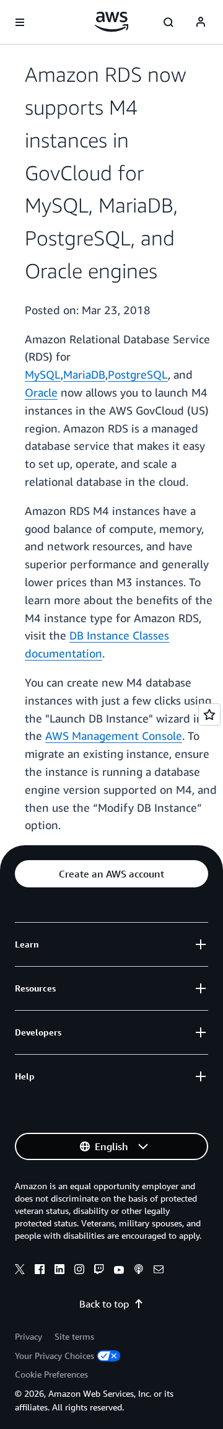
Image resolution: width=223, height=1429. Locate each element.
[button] (111, 873)
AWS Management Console (113, 735)
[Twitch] (99, 1271)
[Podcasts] (139, 1271)
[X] (20, 1271)
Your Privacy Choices (54, 1355)
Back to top (104, 1304)
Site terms (74, 1336)
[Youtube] (119, 1271)
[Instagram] (79, 1271)
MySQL (43, 374)
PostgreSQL (138, 374)
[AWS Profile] (200, 22)
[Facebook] (40, 1271)
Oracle (41, 392)
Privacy (28, 1336)
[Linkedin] (59, 1271)
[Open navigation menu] (20, 22)
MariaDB (84, 374)
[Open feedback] (209, 714)
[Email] (159, 1271)
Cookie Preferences (51, 1374)
